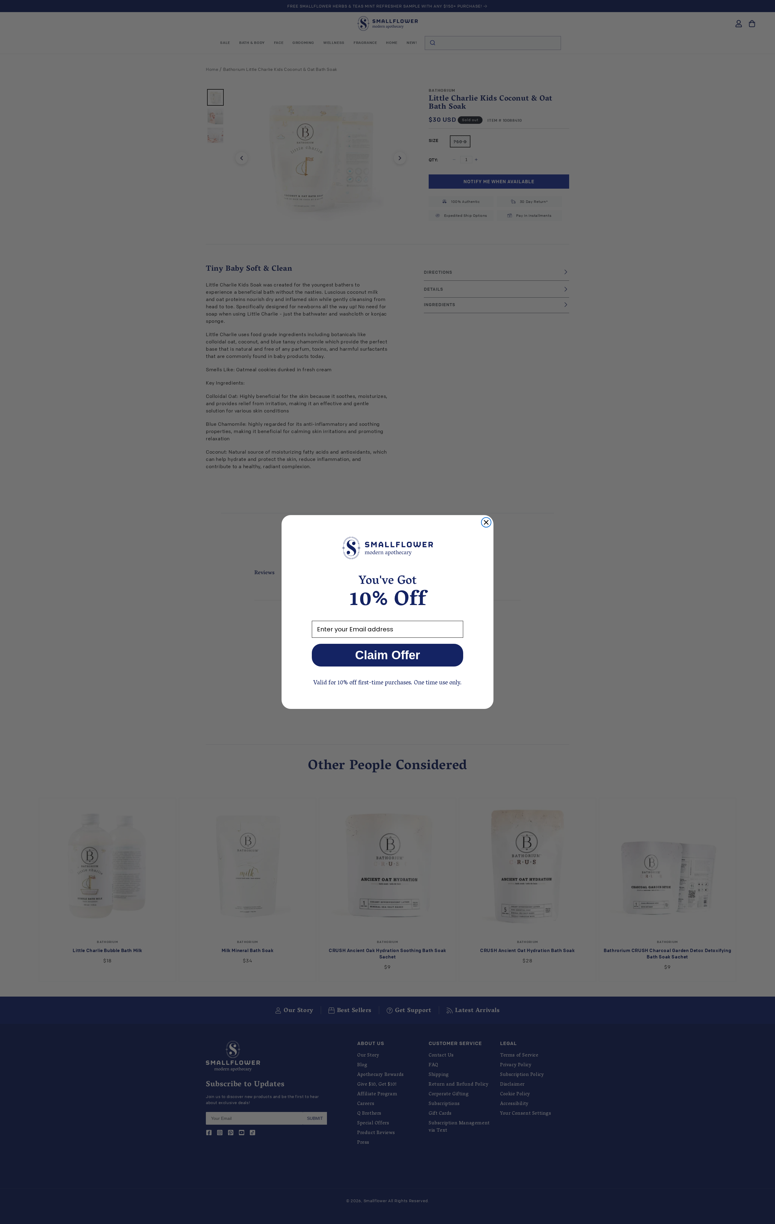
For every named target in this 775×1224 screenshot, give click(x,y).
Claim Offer (387, 655)
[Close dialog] (486, 522)
